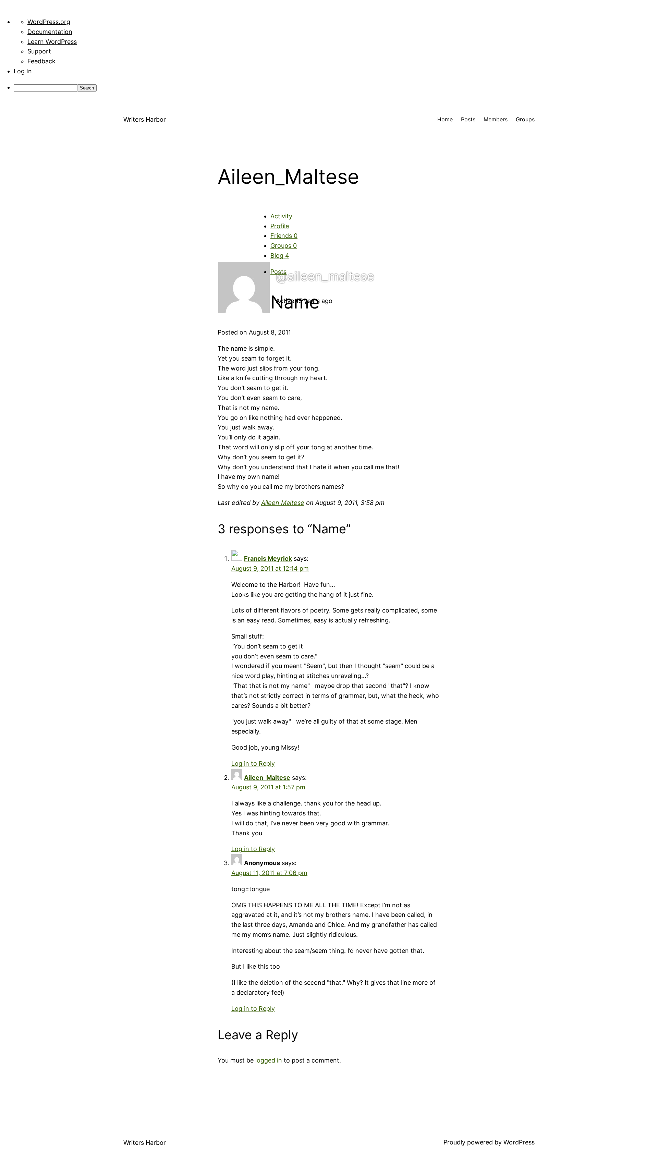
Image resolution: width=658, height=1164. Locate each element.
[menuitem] (336, 88)
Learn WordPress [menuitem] (52, 41)
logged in (268, 1060)
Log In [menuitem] (23, 71)
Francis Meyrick (268, 558)
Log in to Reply (253, 763)
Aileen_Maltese (267, 777)
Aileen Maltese (282, 502)
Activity (281, 216)
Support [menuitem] (39, 51)
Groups (283, 245)
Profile (279, 226)
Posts (278, 271)
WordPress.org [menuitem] (48, 21)
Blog (279, 255)
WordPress (519, 1142)
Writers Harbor (144, 119)
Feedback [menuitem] (41, 61)
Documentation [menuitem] (49, 31)
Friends (283, 235)
